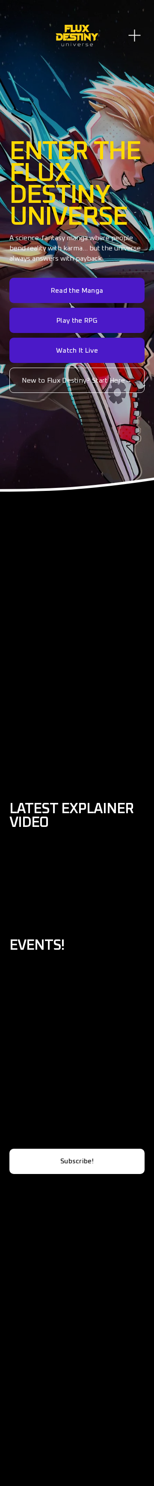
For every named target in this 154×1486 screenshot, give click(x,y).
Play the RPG (77, 320)
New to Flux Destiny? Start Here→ (77, 380)
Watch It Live (77, 350)
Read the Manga (77, 290)
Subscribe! (77, 1161)
